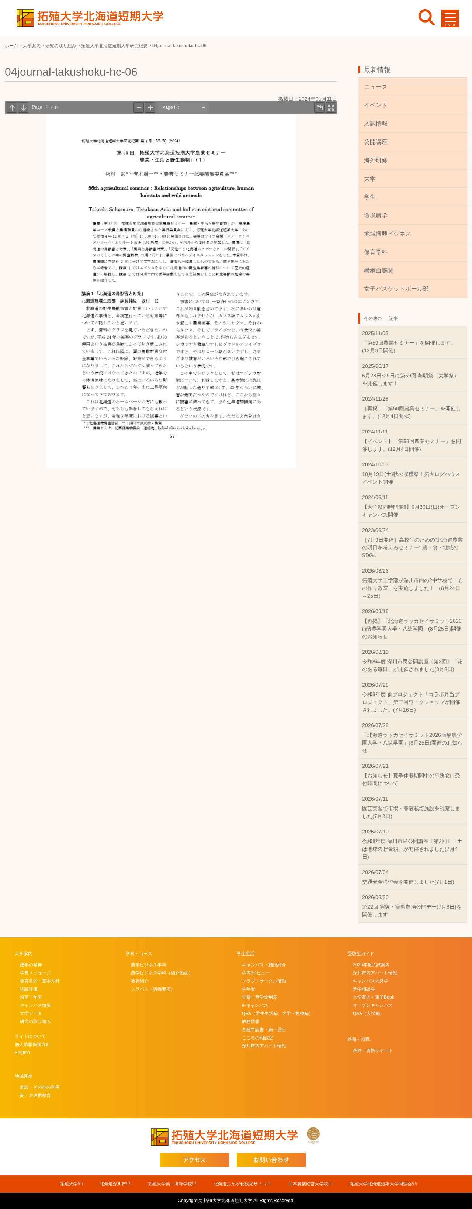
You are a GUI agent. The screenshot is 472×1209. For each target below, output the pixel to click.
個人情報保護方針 (32, 1044)
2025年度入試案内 (371, 964)
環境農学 (376, 215)
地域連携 (23, 1076)
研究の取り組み (35, 1021)
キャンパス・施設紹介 (264, 964)
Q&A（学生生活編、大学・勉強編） (277, 1013)
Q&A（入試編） (368, 1013)
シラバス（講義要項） (153, 989)
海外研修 (376, 160)
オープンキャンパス (373, 1005)
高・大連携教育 (35, 1095)
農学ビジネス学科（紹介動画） (162, 972)
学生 (370, 197)
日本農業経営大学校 (308, 1184)
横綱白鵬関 (378, 270)
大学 (370, 179)
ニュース (376, 87)
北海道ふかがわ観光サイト (240, 1184)
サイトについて (30, 1036)
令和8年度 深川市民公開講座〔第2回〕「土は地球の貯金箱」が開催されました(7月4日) (412, 849)
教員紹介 (140, 981)
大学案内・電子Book (373, 997)
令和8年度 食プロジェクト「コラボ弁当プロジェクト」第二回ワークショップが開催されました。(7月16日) (411, 702)
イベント (376, 105)
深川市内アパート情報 (264, 1046)
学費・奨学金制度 (259, 997)
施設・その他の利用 (40, 1087)
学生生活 (245, 953)
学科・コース (139, 953)
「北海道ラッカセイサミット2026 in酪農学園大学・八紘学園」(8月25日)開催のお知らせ (412, 742)
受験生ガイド (361, 953)
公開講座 (376, 142)
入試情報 (376, 123)
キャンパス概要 (35, 1005)
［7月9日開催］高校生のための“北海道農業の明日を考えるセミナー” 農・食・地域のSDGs (412, 547)
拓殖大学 (69, 1184)
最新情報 (377, 69)
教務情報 (251, 1021)
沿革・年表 (31, 997)
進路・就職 (359, 1039)
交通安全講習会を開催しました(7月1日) (408, 882)
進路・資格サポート (373, 1050)
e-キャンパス (255, 1005)
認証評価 (29, 989)
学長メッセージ (35, 972)
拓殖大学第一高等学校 (170, 1184)
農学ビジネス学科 (148, 964)
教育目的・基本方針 (40, 981)
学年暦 (248, 989)
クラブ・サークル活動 (264, 981)
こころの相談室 (257, 1037)
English (22, 1052)
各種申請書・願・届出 (264, 1029)
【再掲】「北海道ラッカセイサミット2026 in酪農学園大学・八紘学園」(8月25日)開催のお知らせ (412, 628)
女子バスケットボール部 (396, 289)
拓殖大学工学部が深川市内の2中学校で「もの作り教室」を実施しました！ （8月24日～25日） (412, 588)
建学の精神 (31, 964)
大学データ (31, 1013)
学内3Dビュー (256, 972)
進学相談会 (364, 989)
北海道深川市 (113, 1184)
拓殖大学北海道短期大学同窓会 (381, 1184)
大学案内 (23, 953)
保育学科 (376, 252)
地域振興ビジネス (387, 234)
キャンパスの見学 (370, 981)
